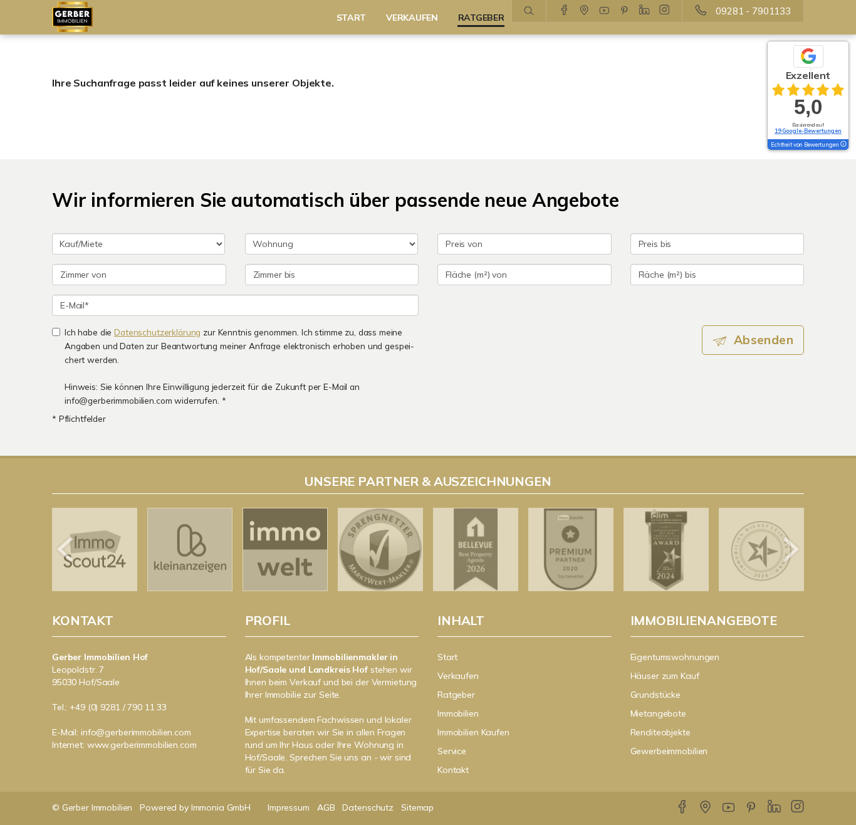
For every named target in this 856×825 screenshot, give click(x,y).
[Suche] (528, 11)
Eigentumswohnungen (675, 657)
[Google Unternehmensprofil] (584, 10)
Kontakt (453, 769)
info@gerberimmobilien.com (136, 732)
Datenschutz (368, 807)
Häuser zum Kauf (664, 675)
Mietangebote (658, 713)
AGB (326, 807)
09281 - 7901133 (753, 11)
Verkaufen (458, 675)
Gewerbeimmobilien (669, 751)
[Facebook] (564, 10)
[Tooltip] (843, 144)
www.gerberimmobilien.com (142, 744)
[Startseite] (139, 17)
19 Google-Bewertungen (808, 130)
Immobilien (458, 713)
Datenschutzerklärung (157, 332)
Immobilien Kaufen (473, 732)
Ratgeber (456, 694)
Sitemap (417, 807)
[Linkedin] (644, 10)
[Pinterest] (624, 10)
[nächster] (790, 549)
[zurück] (66, 549)
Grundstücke (655, 694)
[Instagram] (664, 10)
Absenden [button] (763, 339)
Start (447, 657)
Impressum (289, 807)
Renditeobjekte (660, 732)
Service (451, 751)
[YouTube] (604, 10)
